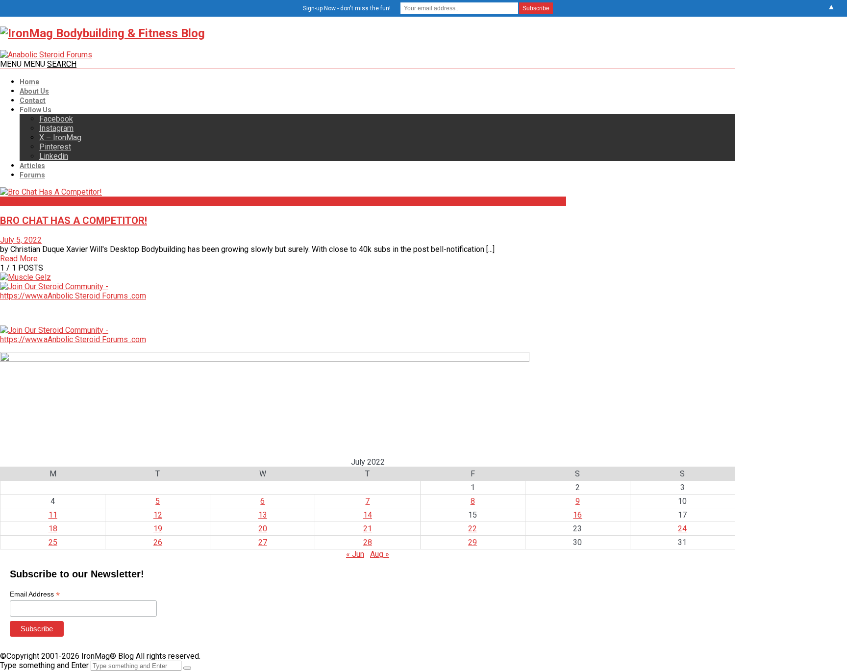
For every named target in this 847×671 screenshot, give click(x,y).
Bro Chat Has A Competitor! (73, 220)
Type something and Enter (44, 665)
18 (53, 528)
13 (262, 515)
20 (262, 528)
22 (472, 528)
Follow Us (35, 110)
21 (367, 528)
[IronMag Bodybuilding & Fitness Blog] (102, 33)
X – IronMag (60, 137)
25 (53, 542)
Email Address (35, 594)
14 (367, 515)
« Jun (355, 554)
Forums (32, 175)
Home (29, 82)
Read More (19, 258)
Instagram (56, 128)
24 (682, 528)
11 (53, 515)
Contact (33, 100)
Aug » (379, 554)
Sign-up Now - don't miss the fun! (347, 8)
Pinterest (55, 146)
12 (157, 515)
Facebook (56, 119)
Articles (32, 166)
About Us (34, 91)
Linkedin (53, 156)
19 (157, 528)
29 (472, 542)
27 (262, 542)
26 (157, 542)
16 (577, 515)
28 (367, 542)
